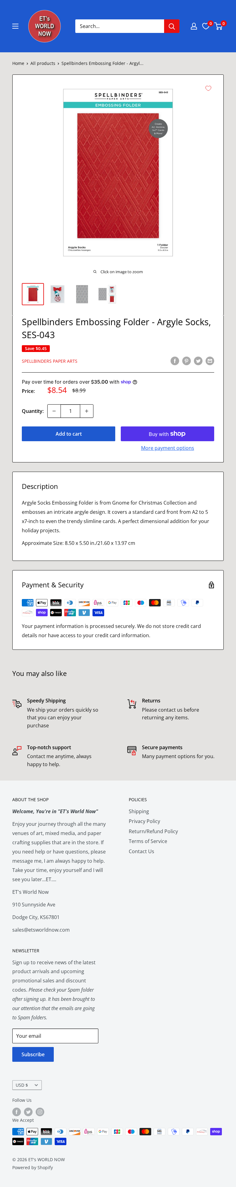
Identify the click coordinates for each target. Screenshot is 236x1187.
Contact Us (141, 851)
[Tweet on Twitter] (198, 361)
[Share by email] (210, 361)
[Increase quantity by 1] (86, 411)
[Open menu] (15, 26)
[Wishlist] (206, 26)
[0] (218, 26)
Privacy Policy (144, 821)
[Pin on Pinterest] (186, 361)
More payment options (167, 448)
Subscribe (33, 1054)
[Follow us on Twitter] (28, 1112)
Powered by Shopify (32, 1167)
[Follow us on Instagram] (40, 1112)
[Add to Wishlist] (208, 88)
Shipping (139, 811)
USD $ (22, 1085)
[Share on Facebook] (175, 361)
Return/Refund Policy (153, 831)
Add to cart (69, 433)
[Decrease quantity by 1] (54, 411)
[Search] (171, 26)
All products (42, 63)
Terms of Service (148, 841)
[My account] (194, 26)
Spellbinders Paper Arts (49, 361)
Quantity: (33, 411)
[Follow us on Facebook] (16, 1112)
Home (18, 63)
